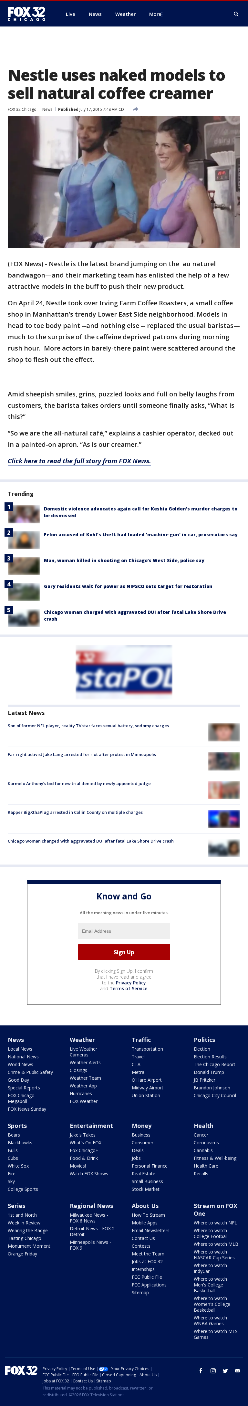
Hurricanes (81, 1093)
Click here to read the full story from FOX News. (79, 460)
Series (16, 1206)
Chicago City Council (215, 1095)
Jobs (136, 1158)
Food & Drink (84, 1158)
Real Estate (143, 1173)
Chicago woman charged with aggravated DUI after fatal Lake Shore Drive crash (91, 841)
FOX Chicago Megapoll (21, 1098)
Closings (78, 1070)
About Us (145, 1206)
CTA (136, 1064)
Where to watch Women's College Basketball (212, 1304)
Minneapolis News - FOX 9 (90, 1245)
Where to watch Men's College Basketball (210, 1285)
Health (203, 1125)
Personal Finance (150, 1166)
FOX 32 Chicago (22, 109)
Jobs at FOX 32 (147, 1261)
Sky (11, 1181)
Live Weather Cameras (83, 1052)
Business (141, 1135)
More (155, 14)
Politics (204, 1040)
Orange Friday (22, 1254)
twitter (225, 1371)
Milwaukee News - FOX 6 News (89, 1218)
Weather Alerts (85, 1062)
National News (23, 1057)
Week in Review (24, 1223)
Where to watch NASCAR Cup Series (214, 1255)
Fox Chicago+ (84, 1150)
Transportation (147, 1049)
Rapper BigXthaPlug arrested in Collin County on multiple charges (75, 812)
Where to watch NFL (215, 1223)
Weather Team (85, 1078)
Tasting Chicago (24, 1238)
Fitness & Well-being (215, 1158)
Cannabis (203, 1150)
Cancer (201, 1135)
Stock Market (146, 1189)
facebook (201, 1371)
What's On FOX (85, 1142)
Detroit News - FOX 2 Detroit (92, 1231)
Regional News (91, 1206)
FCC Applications (149, 1285)
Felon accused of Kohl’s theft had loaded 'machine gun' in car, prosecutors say (141, 534)
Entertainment (91, 1125)
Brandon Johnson (212, 1088)
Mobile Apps (145, 1223)
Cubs (13, 1158)
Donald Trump (209, 1072)
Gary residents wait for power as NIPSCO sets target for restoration (128, 586)
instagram (213, 1371)
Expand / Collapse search (236, 14)
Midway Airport (147, 1088)
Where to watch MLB (216, 1244)
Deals (138, 1150)
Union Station (146, 1095)
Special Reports (24, 1088)
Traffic (141, 1040)
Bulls (13, 1150)
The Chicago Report (214, 1064)
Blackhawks (20, 1142)
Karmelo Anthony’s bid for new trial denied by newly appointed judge (79, 783)
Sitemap (140, 1292)
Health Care (206, 1166)
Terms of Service (128, 988)
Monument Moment (29, 1246)
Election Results (210, 1057)
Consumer (142, 1142)
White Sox (18, 1166)
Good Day (18, 1080)
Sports (17, 1125)
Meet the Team (148, 1254)
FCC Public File (147, 1277)
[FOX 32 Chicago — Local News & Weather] (29, 14)
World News (20, 1064)
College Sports (23, 1189)
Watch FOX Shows (89, 1173)
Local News (20, 1049)
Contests (141, 1246)
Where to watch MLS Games (216, 1334)
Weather (82, 1040)
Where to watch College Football (211, 1233)
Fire (12, 1173)
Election (202, 1049)
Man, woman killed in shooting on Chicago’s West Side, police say (124, 560)
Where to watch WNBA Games (210, 1321)
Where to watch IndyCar (210, 1268)
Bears (14, 1135)
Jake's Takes (83, 1135)
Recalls (201, 1173)
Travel (138, 1057)
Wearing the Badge (28, 1230)
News (47, 109)
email (237, 1371)
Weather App (83, 1086)
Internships (143, 1269)
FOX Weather (84, 1101)
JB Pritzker (204, 1080)
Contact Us (143, 1238)
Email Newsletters (151, 1230)
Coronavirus (206, 1142)
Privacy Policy (131, 983)
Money (141, 1125)
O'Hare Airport (147, 1080)
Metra (138, 1072)
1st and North (22, 1215)
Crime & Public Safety (30, 1072)
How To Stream (148, 1215)
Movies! (78, 1166)
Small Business (147, 1181)
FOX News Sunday (27, 1109)
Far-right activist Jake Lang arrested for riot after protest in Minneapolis (82, 754)
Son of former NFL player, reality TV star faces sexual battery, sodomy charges (88, 726)
